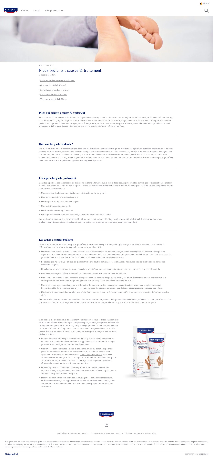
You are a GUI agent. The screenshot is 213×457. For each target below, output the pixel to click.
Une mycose (89, 288)
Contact (86, 433)
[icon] (106, 425)
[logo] (10, 10)
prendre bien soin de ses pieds (142, 302)
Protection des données (145, 433)
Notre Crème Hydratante (91, 354)
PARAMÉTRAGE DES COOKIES (68, 433)
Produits (25, 10)
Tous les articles (46, 65)
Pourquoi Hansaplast (54, 10)
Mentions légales (124, 433)
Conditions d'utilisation (103, 433)
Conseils (37, 10)
